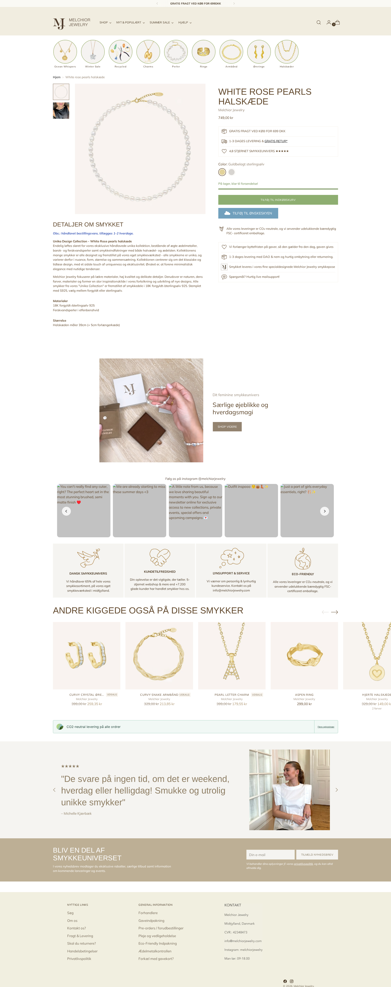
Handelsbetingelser (82, 951)
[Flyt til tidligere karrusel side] (325, 612)
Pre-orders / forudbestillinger (160, 928)
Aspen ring (304, 694)
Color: (241, 164)
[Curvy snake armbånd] (159, 655)
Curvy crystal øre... (86, 694)
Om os (72, 920)
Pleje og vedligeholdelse (157, 936)
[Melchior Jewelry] (73, 22)
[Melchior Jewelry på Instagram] (292, 982)
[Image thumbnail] (61, 92)
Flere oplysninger (326, 726)
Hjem (56, 77)
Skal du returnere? (81, 943)
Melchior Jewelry (231, 110)
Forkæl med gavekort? (156, 958)
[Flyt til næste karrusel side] (334, 612)
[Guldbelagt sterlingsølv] (222, 172)
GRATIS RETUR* (276, 141)
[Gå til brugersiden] (327, 22)
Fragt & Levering (80, 936)
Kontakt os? (76, 928)
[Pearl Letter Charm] (232, 655)
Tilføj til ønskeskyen (252, 213)
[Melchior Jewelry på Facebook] (285, 982)
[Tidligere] (157, 3)
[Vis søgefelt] (319, 22)
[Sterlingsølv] (231, 172)
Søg (70, 913)
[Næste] (234, 3)
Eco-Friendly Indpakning (157, 943)
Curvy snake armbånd (159, 694)
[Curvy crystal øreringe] (86, 655)
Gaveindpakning (151, 920)
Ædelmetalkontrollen (154, 951)
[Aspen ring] (304, 655)
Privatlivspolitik (79, 958)
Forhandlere (148, 913)
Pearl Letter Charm (232, 694)
